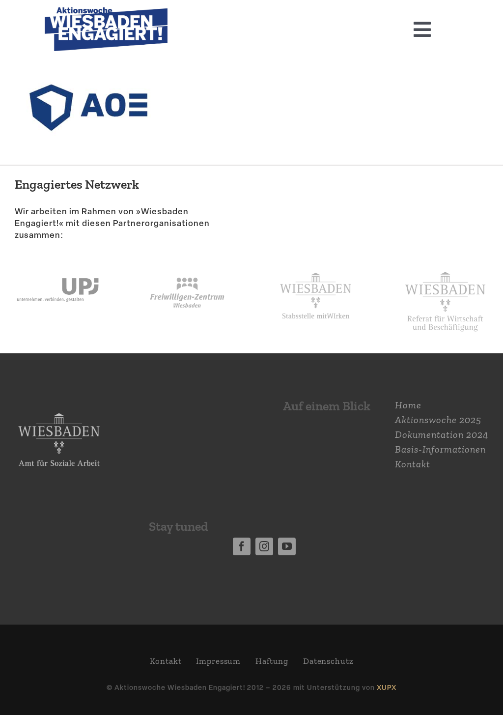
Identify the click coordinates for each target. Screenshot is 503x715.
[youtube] (287, 546)
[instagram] (264, 546)
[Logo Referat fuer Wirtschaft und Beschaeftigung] (445, 267)
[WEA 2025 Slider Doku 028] (106, 12)
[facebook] (242, 546)
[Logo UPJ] (58, 263)
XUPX (386, 687)
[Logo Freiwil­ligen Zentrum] (187, 263)
